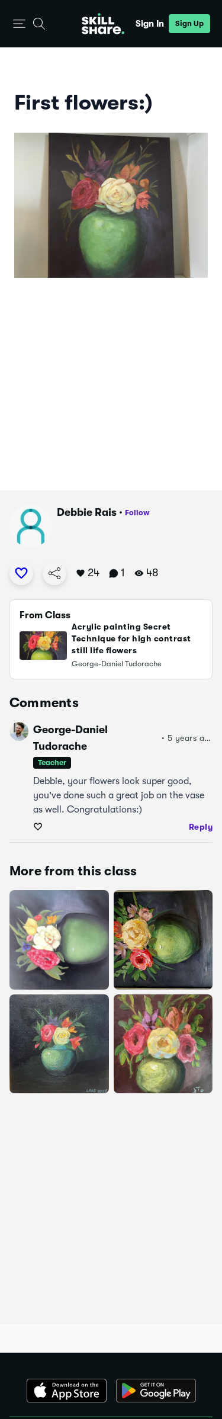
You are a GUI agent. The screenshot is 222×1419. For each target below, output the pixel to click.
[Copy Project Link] (54, 573)
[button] (19, 24)
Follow (137, 512)
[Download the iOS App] (67, 1390)
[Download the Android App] (156, 1390)
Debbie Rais (87, 512)
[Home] (103, 23)
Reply (201, 827)
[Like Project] (21, 573)
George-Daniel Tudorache (70, 738)
